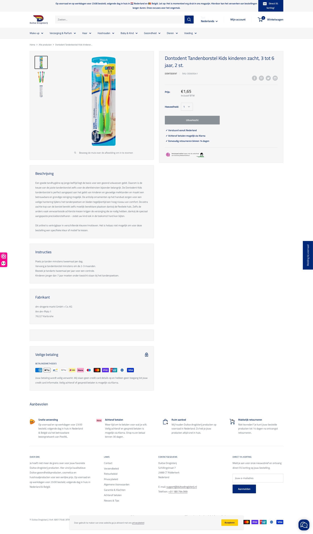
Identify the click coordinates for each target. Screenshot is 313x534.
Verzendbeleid (111, 468)
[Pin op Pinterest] (261, 78)
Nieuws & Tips (111, 500)
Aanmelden (244, 489)
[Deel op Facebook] (254, 78)
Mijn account (237, 19)
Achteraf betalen (113, 495)
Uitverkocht (192, 120)
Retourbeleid (110, 474)
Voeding (188, 33)
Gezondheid (150, 33)
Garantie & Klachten (115, 490)
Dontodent (171, 73)
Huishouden (104, 33)
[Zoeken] (189, 20)
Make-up (34, 33)
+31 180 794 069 (177, 491)
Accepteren (230, 522)
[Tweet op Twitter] (268, 78)
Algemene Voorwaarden (117, 484)
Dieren (170, 33)
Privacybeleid (111, 479)
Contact (108, 463)
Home (32, 44)
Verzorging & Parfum (61, 33)
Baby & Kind (127, 33)
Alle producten (45, 44)
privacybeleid (138, 522)
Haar (84, 33)
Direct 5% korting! (272, 6)
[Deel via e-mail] (275, 78)
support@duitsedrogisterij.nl (181, 487)
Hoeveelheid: (172, 107)
